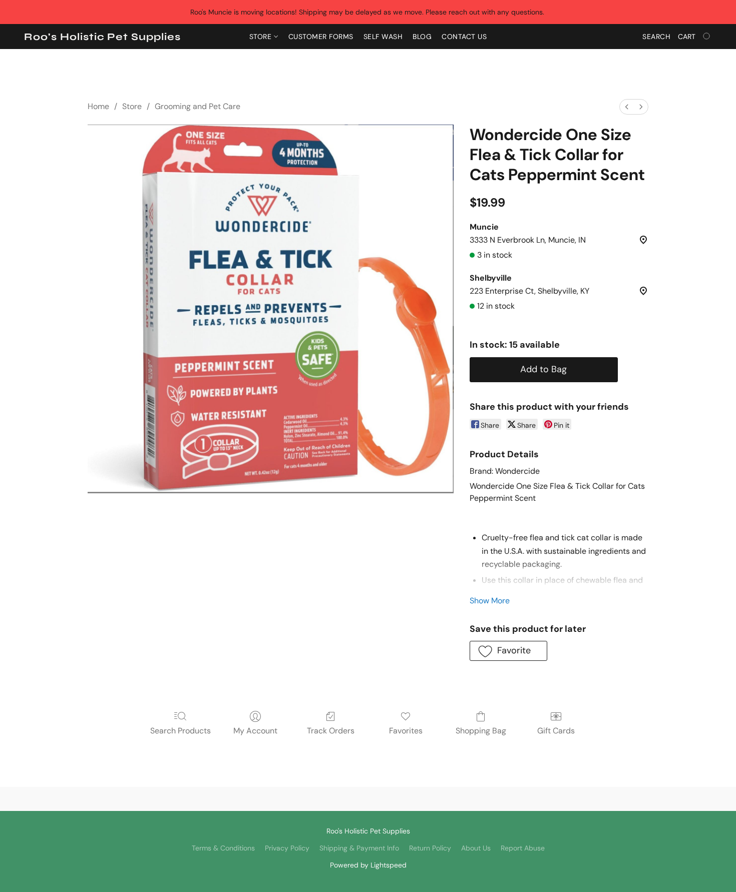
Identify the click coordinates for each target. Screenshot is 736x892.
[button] (102, 37)
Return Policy (430, 847)
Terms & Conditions (223, 847)
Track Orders (330, 730)
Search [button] (656, 36)
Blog (422, 36)
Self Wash (383, 36)
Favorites (406, 730)
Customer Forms (320, 36)
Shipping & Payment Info (359, 847)
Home (98, 106)
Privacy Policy (287, 847)
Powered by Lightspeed (368, 864)
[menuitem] (627, 107)
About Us (476, 847)
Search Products (180, 730)
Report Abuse (523, 847)
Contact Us (464, 36)
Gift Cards (556, 730)
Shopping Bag (481, 730)
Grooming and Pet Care (197, 106)
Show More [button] (490, 600)
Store (261, 36)
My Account (255, 730)
